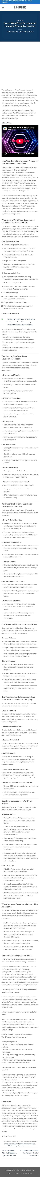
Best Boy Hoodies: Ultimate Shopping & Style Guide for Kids (9, 1153)
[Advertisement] (20, 62)
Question (20, 20)
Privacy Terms (27, 1173)
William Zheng (28, 31)
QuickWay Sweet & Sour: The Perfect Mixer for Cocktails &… (29, 1153)
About (10, 1173)
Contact (17, 1173)
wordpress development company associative (22, 1143)
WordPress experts (13, 1146)
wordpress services (25, 1146)
